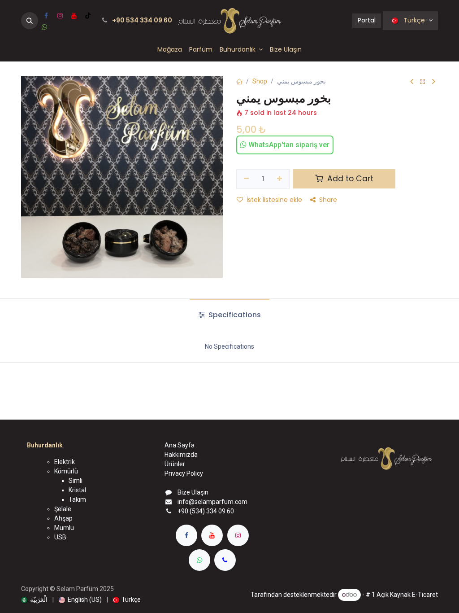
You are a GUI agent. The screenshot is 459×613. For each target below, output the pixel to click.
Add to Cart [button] (349, 178)
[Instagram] (60, 15)
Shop (259, 81)
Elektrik (64, 461)
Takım (77, 499)
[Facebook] (46, 15)
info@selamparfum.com (212, 501)
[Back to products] (422, 82)
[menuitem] (170, 49)
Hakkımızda (181, 454)
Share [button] (328, 199)
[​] (186, 535)
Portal (367, 20)
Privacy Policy (184, 473)
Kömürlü (66, 471)
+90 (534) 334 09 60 (206, 511)
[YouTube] (74, 15)
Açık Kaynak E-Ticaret (407, 594)
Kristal (77, 490)
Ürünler (175, 464)
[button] (29, 20)
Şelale (62, 508)
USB (60, 537)
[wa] (44, 27)
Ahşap (63, 518)
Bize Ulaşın (193, 492)
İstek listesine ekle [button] (274, 199)
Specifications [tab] (234, 315)
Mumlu (64, 527)
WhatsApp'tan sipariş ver (288, 144)
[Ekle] (280, 179)
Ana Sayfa (180, 445)
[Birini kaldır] (246, 179)
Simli (75, 480)
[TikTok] (88, 15)
